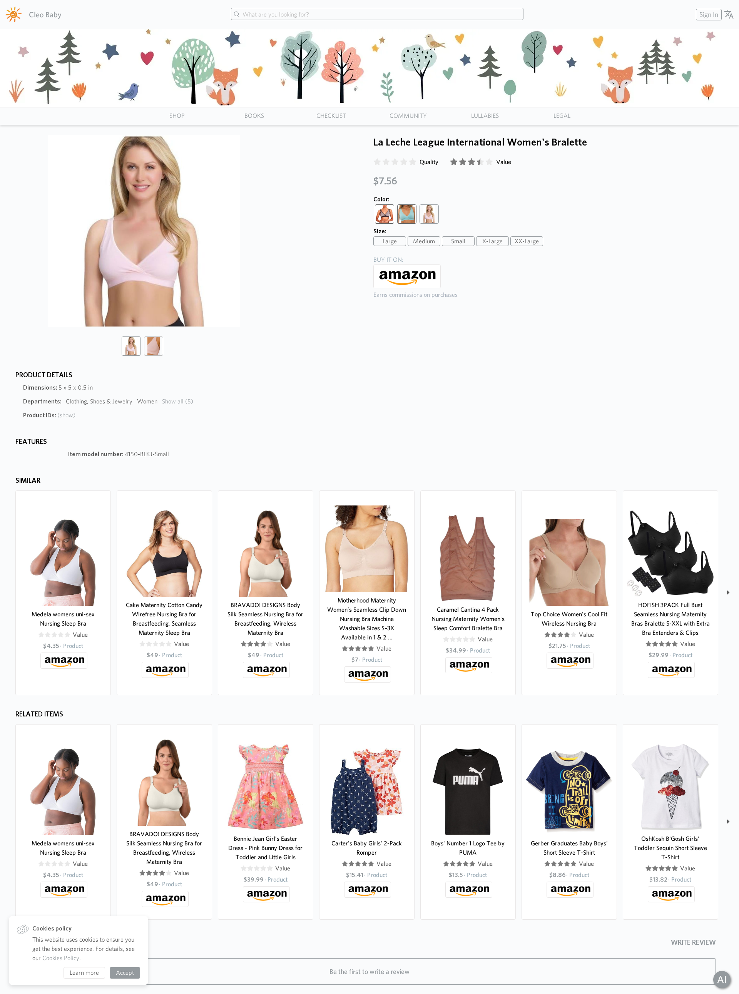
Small (458, 241)
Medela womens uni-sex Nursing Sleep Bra (63, 619)
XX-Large (527, 241)
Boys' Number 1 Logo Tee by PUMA (468, 848)
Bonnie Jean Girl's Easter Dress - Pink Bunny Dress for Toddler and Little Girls (265, 848)
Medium (424, 241)
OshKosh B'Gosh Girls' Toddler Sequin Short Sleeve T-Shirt (670, 848)
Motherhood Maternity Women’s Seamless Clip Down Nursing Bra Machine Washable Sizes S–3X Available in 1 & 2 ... (366, 618)
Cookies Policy (60, 958)
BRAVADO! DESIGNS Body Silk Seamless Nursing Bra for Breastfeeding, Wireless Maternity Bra (265, 619)
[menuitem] (708, 14)
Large (390, 241)
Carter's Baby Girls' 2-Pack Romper (366, 848)
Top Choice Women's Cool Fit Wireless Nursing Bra (569, 619)
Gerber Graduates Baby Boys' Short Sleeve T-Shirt (569, 848)
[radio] (377, 162)
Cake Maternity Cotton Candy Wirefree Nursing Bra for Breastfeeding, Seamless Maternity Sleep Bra (164, 619)
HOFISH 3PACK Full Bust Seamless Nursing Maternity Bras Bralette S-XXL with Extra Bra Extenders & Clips (670, 619)
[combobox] (377, 14)
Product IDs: (49, 415)
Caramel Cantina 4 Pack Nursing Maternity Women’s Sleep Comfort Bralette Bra (468, 619)
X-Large (492, 241)
